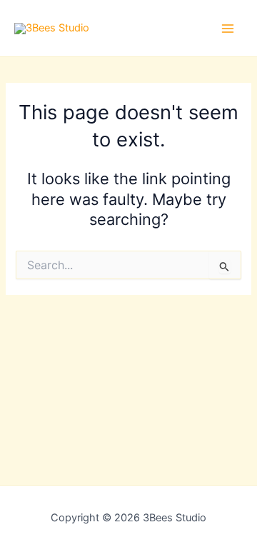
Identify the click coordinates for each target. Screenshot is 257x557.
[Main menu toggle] (228, 29)
